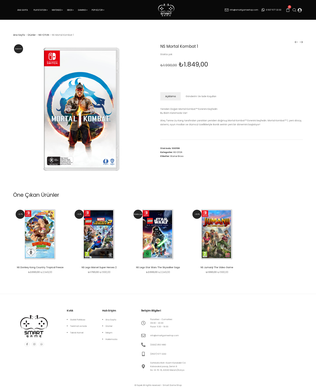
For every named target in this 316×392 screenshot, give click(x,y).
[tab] (170, 96)
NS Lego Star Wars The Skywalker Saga (158, 267)
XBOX (69, 10)
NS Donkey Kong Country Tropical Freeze (40, 267)
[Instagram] (34, 344)
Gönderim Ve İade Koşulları (201, 96)
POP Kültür (97, 10)
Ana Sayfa (22, 10)
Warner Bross (177, 156)
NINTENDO (56, 10)
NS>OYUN (44, 35)
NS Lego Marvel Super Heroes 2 (99, 267)
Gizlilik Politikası (77, 319)
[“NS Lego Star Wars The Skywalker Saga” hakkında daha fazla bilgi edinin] (166, 235)
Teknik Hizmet (76, 332)
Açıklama (170, 96)
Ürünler (32, 35)
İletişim (108, 332)
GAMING (82, 10)
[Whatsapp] (41, 344)
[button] (48, 235)
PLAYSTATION (40, 10)
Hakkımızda (111, 339)
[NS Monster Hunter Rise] (296, 42)
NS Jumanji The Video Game (217, 267)
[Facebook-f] (27, 344)
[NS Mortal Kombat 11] (301, 42)
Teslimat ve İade (78, 326)
